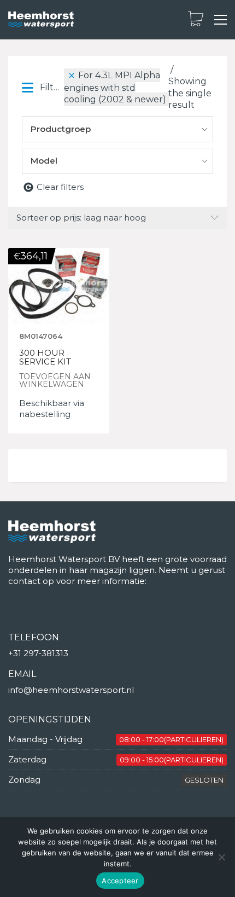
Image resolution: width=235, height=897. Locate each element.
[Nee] (221, 857)
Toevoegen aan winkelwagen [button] (55, 380)
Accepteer (120, 880)
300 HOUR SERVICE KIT (45, 358)
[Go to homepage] (41, 19)
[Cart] (195, 19)
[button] (220, 19)
